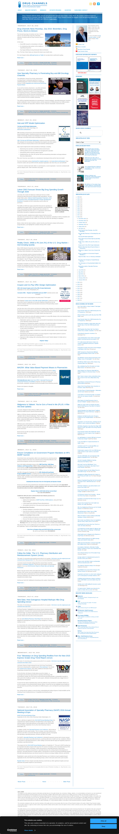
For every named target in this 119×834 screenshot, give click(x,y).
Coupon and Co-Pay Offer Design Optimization (36, 285)
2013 (78, 286)
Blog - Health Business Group (85, 636)
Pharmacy (53, 112)
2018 (78, 212)
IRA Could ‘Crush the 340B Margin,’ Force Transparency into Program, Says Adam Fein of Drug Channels (88, 466)
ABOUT (20, 10)
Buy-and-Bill (33, 112)
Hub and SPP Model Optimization (31, 123)
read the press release (25, 668)
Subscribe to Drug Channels (83, 49)
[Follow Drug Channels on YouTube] (77, 51)
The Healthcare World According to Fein (87, 565)
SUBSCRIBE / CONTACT (80, 10)
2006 (78, 300)
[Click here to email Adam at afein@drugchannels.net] (77, 44)
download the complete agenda (40, 161)
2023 (78, 202)
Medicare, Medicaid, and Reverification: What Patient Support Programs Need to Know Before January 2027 (93, 177)
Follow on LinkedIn (81, 46)
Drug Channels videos (83, 51)
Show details (28, 830)
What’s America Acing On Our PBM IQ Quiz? (87, 607)
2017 (78, 214)
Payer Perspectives (82, 625)
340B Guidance (49, 500)
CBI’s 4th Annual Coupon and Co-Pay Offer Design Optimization (34, 288)
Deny (103, 826)
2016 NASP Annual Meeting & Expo (44, 720)
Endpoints (80, 596)
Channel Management (41, 112)
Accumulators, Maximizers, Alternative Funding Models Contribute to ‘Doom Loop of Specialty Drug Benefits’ (89, 548)
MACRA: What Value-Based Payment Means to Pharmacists (42, 368)
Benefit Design (31, 442)
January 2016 (82, 279)
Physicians (58, 112)
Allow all (103, 821)
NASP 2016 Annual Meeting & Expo (26, 715)
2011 (78, 290)
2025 (78, 199)
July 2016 (81, 228)
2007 (78, 298)
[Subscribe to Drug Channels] (76, 49)
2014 (78, 284)
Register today (21, 761)
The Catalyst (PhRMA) (83, 615)
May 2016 (81, 272)
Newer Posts (21, 781)
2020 (78, 208)
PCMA (79, 606)
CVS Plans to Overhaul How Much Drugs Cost (88, 498)
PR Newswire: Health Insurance (85, 610)
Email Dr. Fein (81, 44)
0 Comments (54, 62)
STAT (79, 601)
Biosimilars (30, 64)
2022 (78, 205)
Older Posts (66, 781)
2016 (78, 216)
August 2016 (82, 226)
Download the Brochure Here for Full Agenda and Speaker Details (43, 481)
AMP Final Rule (43, 464)
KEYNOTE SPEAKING (55, 10)
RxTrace (80, 630)
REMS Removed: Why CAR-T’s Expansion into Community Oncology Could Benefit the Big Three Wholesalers (93, 159)
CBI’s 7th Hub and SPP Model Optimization (28, 140)
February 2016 (82, 277)
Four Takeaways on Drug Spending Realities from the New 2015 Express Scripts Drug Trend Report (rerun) (43, 657)
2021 (78, 206)
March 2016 (81, 275)
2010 (78, 292)
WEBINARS (43, 10)
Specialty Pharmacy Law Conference (38, 729)
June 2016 (81, 269)
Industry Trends (49, 233)
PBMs (57, 589)
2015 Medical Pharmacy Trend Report (31, 619)
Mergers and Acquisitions (60, 442)
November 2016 (82, 220)
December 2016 (82, 218)
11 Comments (54, 274)
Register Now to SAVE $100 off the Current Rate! (44, 491)
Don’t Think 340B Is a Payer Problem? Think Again (89, 306)
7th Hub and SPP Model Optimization (26, 126)
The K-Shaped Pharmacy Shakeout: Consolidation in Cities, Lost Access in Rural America (93, 168)
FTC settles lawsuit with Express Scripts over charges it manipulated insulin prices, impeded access (88, 343)
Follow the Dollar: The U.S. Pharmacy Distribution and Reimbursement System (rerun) (39, 554)
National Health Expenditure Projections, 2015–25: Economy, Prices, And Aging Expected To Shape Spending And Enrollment (34, 199)
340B (29, 112)
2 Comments (53, 111)
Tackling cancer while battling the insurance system (89, 584)
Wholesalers (54, 64)
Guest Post (30, 395)
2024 (78, 201)
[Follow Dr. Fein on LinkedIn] (76, 46)
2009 (78, 294)
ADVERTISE (68, 10)
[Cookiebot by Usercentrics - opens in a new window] (12, 830)
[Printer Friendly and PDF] (21, 63)
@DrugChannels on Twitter (37, 55)
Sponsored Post (31, 180)
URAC (54, 370)
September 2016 (82, 224)
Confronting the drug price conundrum (86, 333)
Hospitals (49, 112)
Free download (44, 667)
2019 (78, 210)
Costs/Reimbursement (38, 64)
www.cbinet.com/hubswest (24, 129)
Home (44, 781)
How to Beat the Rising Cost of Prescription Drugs (89, 552)
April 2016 (81, 273)
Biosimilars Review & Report (85, 620)
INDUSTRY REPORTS (31, 10)
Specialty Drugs (64, 112)
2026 (78, 197)
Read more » (20, 57)
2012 (78, 288)
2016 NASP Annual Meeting (35, 745)
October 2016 (82, 222)
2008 (78, 296)
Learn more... (53, 19)
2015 (78, 282)
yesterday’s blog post (28, 564)
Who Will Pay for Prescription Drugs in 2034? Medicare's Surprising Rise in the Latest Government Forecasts (93, 185)
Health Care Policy (47, 64)
